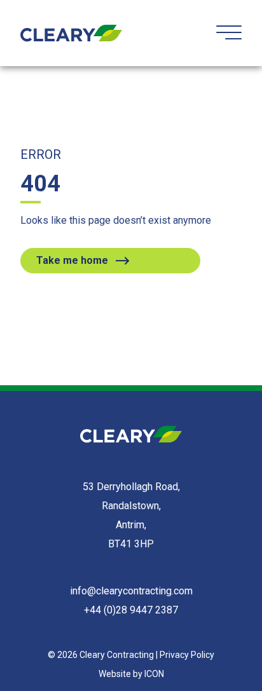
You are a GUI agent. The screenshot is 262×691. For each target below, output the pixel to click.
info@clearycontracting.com (131, 591)
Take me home (72, 260)
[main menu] (229, 31)
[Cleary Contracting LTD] (71, 33)
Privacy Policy (187, 655)
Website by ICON (131, 674)
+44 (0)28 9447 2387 (131, 610)
